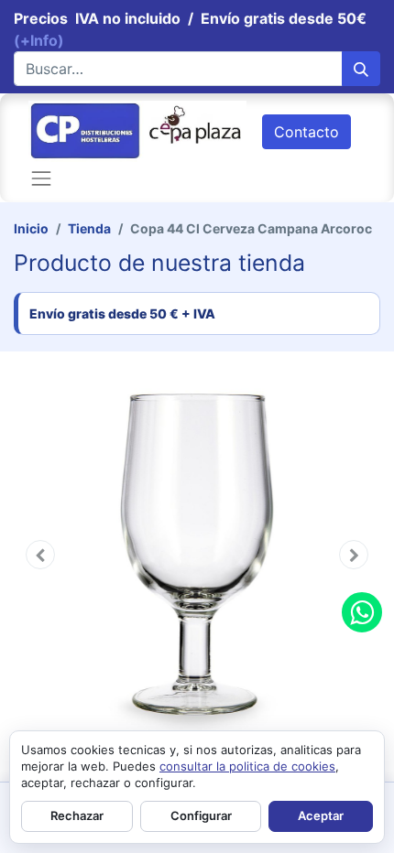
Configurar (201, 815)
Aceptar (321, 815)
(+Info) (39, 40)
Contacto (306, 132)
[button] (40, 554)
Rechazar (77, 815)
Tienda (89, 228)
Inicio (31, 228)
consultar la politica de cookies (247, 766)
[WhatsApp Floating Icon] (362, 612)
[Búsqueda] (361, 68)
